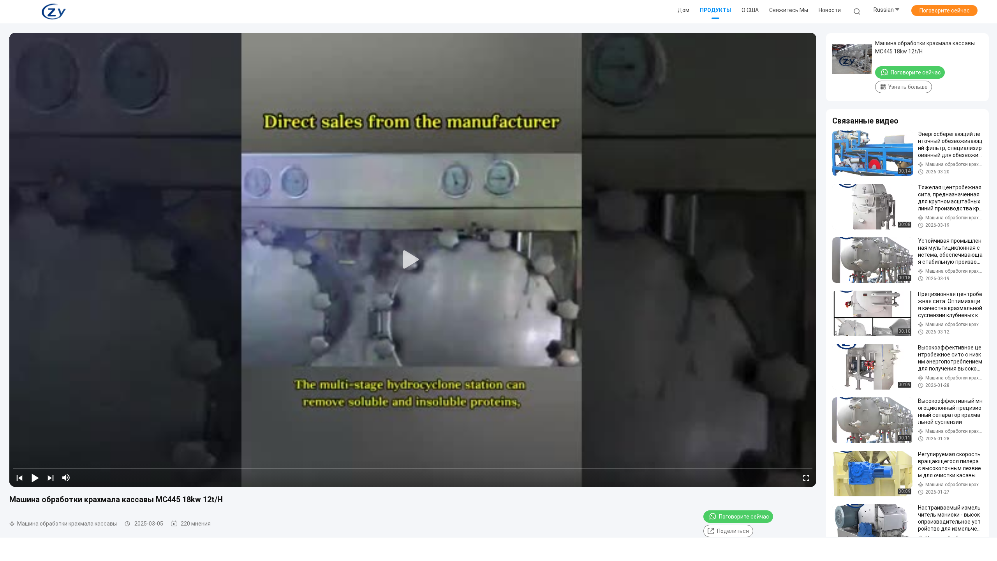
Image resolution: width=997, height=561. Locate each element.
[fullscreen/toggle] (806, 477)
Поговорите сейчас (944, 10)
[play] (413, 260)
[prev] (19, 477)
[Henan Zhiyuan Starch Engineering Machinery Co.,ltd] (53, 11)
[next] (50, 477)
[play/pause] (35, 477)
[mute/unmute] (66, 477)
